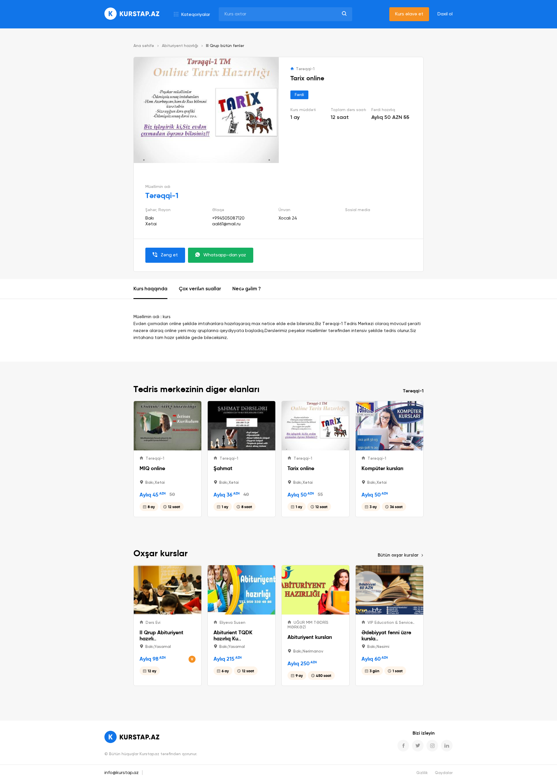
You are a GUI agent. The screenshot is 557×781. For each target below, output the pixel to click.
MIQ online (152, 468)
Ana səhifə (143, 46)
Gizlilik (422, 773)
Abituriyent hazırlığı (180, 46)
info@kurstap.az (121, 773)
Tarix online (300, 468)
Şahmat (223, 468)
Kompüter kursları (382, 468)
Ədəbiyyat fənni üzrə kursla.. (386, 635)
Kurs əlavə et (409, 14)
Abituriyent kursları (309, 637)
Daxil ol (445, 14)
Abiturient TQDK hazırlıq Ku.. (233, 635)
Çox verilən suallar (200, 289)
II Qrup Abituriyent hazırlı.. (161, 635)
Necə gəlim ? (246, 289)
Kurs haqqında (150, 289)
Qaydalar (444, 773)
